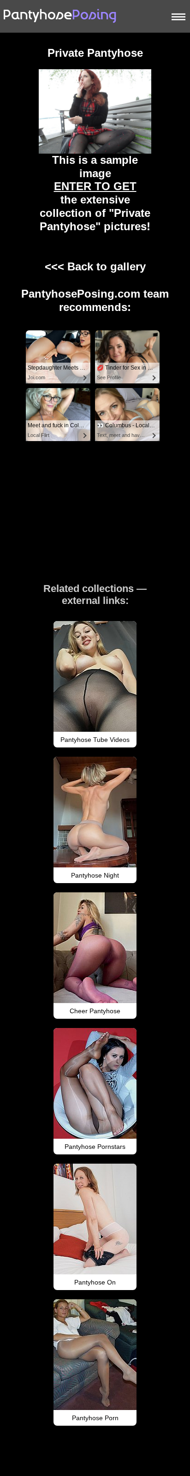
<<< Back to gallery (95, 266)
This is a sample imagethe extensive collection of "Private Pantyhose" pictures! (95, 193)
